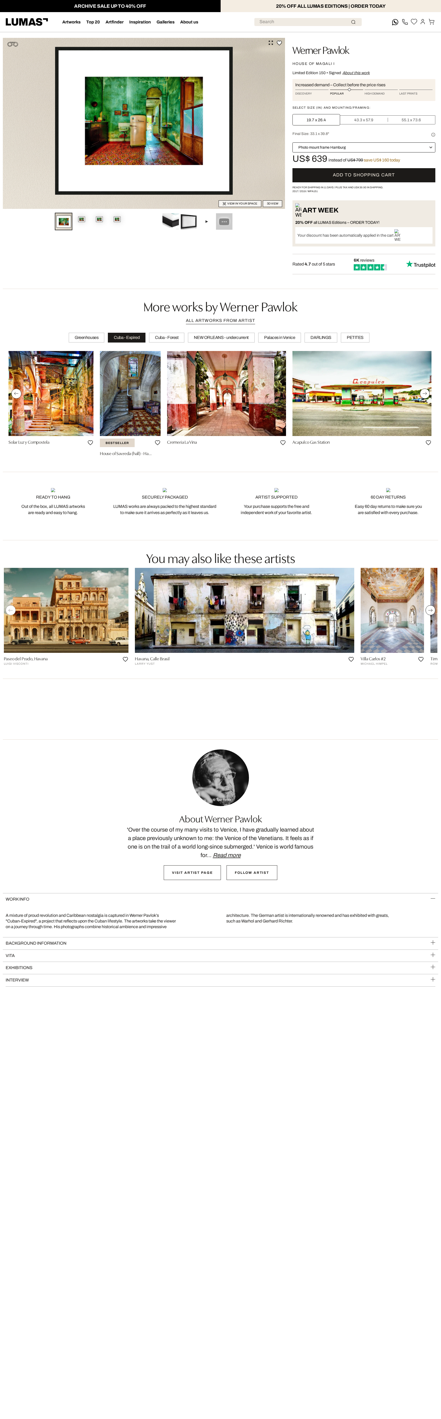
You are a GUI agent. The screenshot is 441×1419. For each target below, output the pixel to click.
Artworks (71, 22)
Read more (227, 855)
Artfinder (115, 22)
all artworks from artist (220, 320)
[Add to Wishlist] (279, 43)
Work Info (17, 899)
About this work (356, 73)
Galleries (166, 22)
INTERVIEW (17, 980)
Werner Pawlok (320, 49)
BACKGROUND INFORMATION (36, 943)
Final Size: (310, 134)
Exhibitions (19, 967)
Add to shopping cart (364, 175)
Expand (271, 43)
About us (189, 22)
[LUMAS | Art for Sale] (27, 22)
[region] (220, 405)
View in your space (242, 203)
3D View (273, 203)
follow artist (252, 873)
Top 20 (93, 22)
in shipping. (368, 187)
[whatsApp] (395, 22)
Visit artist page (192, 873)
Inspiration (140, 22)
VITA (10, 955)
